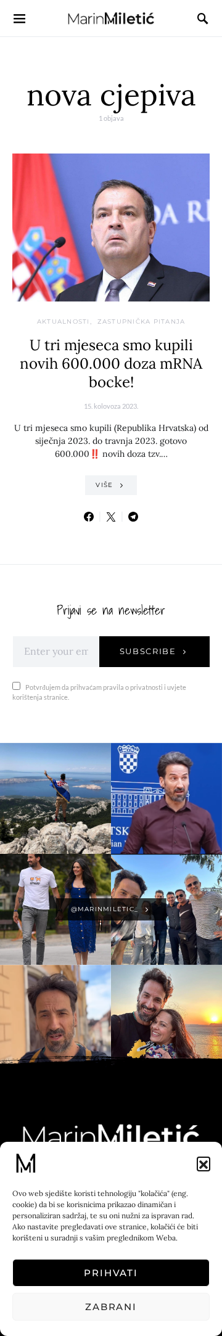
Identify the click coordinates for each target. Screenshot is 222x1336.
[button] (203, 1163)
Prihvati (111, 1273)
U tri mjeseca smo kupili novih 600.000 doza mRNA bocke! (111, 363)
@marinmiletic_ (105, 909)
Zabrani (111, 1307)
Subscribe (148, 651)
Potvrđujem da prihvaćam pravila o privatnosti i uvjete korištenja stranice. (99, 692)
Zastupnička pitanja (141, 322)
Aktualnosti (63, 322)
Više (104, 485)
